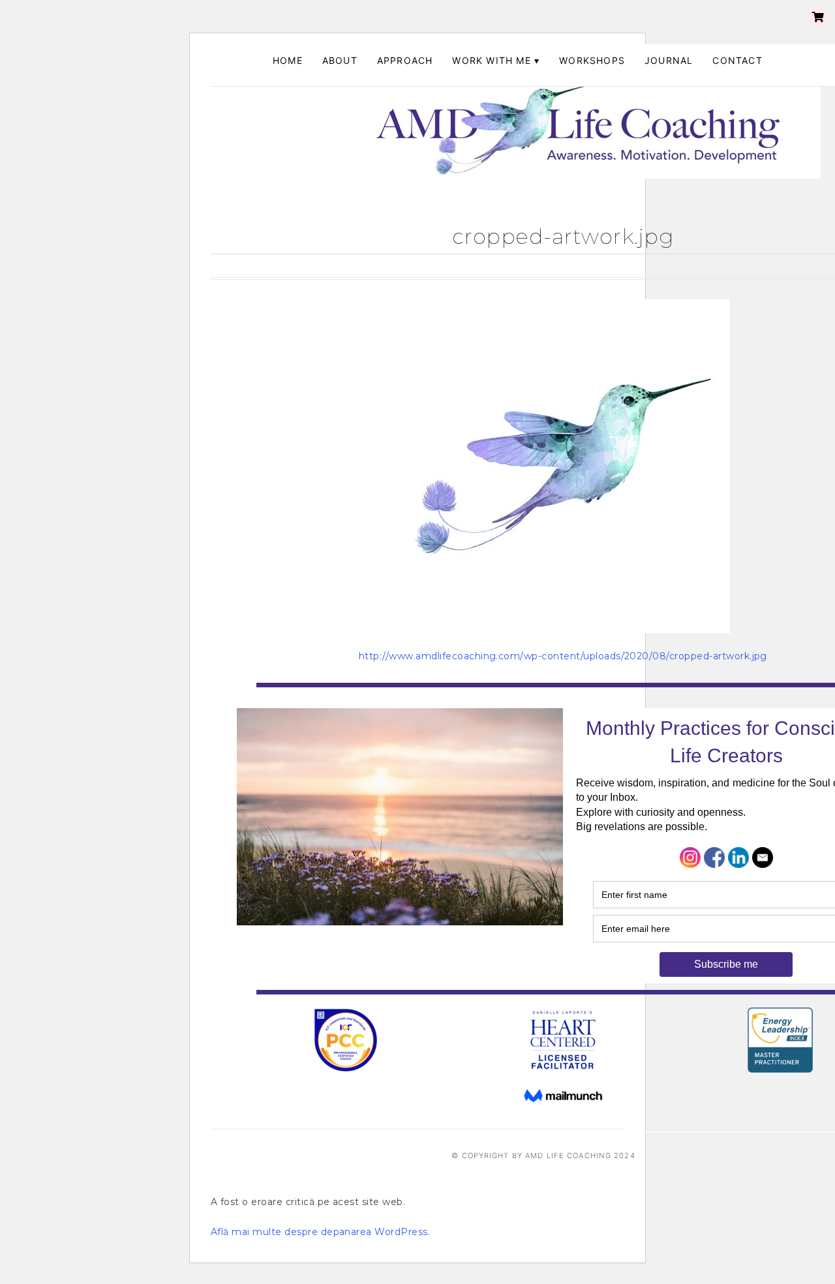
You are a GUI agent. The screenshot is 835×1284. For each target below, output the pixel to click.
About (339, 60)
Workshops (592, 60)
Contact (737, 60)
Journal (669, 60)
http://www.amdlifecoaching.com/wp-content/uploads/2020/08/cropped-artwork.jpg (563, 656)
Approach (405, 60)
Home (288, 60)
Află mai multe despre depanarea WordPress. (320, 1232)
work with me (491, 60)
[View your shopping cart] (818, 17)
